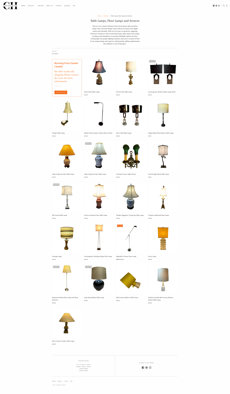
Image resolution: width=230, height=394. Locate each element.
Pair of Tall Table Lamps (124, 133)
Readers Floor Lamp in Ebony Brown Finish (98, 133)
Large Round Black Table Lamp (94, 297)
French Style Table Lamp (124, 92)
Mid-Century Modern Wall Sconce (127, 297)
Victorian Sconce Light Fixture (126, 174)
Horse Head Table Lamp (92, 92)
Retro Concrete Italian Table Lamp (63, 341)
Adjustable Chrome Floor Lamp (126, 256)
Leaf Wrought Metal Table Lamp (158, 174)
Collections (106, 16)
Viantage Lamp (57, 256)
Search (53, 381)
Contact (59, 5)
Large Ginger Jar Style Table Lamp (63, 174)
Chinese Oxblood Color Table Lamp (95, 215)
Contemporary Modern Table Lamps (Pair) (161, 92)
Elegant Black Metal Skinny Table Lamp (160, 133)
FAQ (74, 5)
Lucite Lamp (152, 256)
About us (49, 5)
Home (23, 5)
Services (41, 5)
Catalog (31, 5)
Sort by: (54, 51)
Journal (67, 5)
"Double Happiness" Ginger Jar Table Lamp (130, 215)
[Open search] (224, 6)
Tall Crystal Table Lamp (59, 215)
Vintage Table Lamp (58, 133)
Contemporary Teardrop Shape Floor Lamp (98, 256)
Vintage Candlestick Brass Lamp (158, 215)
